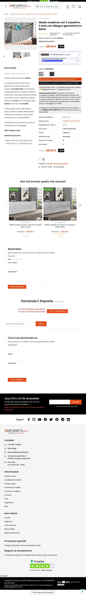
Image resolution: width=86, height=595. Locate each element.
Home (6, 14)
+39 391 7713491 (46, 167)
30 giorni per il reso (48, 87)
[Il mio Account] (67, 6)
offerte (23, 545)
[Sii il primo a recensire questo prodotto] (25, 234)
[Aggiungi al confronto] (43, 159)
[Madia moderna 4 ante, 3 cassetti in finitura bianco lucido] (25, 204)
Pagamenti (8, 502)
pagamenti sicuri (49, 89)
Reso (6, 506)
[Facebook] (29, 419)
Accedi (7, 517)
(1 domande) (59, 302)
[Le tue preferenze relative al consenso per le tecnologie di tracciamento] (82, 591)
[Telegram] (62, 419)
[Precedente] (5, 56)
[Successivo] (40, 204)
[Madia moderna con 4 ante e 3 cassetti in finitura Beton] (60, 204)
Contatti (7, 495)
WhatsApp (12, 448)
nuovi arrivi (52, 555)
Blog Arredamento (12, 533)
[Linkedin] (68, 419)
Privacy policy (10, 483)
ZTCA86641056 (60, 222)
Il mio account (10, 525)
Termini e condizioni (12, 491)
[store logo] (19, 7)
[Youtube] (39, 419)
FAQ (6, 499)
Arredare (4, 576)
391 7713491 (74, 83)
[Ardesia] (52, 74)
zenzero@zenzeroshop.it (18, 452)
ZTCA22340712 (25, 222)
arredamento (24, 550)
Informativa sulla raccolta (43, 592)
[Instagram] (33, 419)
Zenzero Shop (10, 476)
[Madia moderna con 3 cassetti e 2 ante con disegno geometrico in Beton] (17, 55)
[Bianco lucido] (46, 74)
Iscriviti (76, 402)
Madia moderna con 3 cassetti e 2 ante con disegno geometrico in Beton (33, 14)
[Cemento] (41, 74)
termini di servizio (9, 587)
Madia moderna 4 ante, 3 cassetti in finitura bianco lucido (26, 226)
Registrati (8, 521)
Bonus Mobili (9, 529)
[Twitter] (51, 419)
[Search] (37, 6)
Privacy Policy (73, 406)
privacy (49, 585)
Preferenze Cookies (12, 487)
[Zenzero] (43, 432)
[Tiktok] (45, 419)
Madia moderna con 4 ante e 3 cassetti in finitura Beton (60, 226)
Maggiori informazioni (46, 41)
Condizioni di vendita (12, 480)
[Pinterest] (57, 419)
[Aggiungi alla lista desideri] (40, 159)
